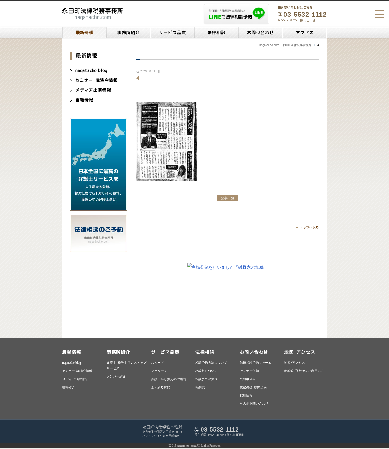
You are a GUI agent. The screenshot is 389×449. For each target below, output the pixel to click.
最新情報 (84, 32)
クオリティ (159, 371)
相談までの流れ (206, 379)
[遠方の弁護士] (98, 208)
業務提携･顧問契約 (253, 387)
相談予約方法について (211, 363)
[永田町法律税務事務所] (92, 14)
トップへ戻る (309, 227)
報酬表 (200, 387)
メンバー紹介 (116, 376)
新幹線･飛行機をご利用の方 (304, 371)
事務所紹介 (128, 32)
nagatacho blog (91, 70)
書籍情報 (84, 100)
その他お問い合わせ (254, 403)
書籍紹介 (68, 387)
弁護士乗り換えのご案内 (168, 379)
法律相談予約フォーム (256, 363)
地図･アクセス (299, 352)
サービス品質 (172, 32)
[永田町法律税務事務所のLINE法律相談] (236, 14)
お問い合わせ (260, 32)
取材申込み (248, 379)
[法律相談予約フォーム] (98, 249)
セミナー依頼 (249, 371)
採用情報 (246, 395)
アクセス (304, 32)
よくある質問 (160, 387)
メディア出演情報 (93, 90)
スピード (157, 363)
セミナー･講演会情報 (96, 80)
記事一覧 (227, 198)
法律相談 (216, 32)
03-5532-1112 (220, 429)
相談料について (206, 371)
